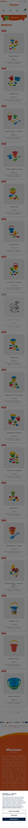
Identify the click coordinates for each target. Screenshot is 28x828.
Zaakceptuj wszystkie (14, 819)
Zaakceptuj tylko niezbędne (14, 811)
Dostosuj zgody (14, 815)
